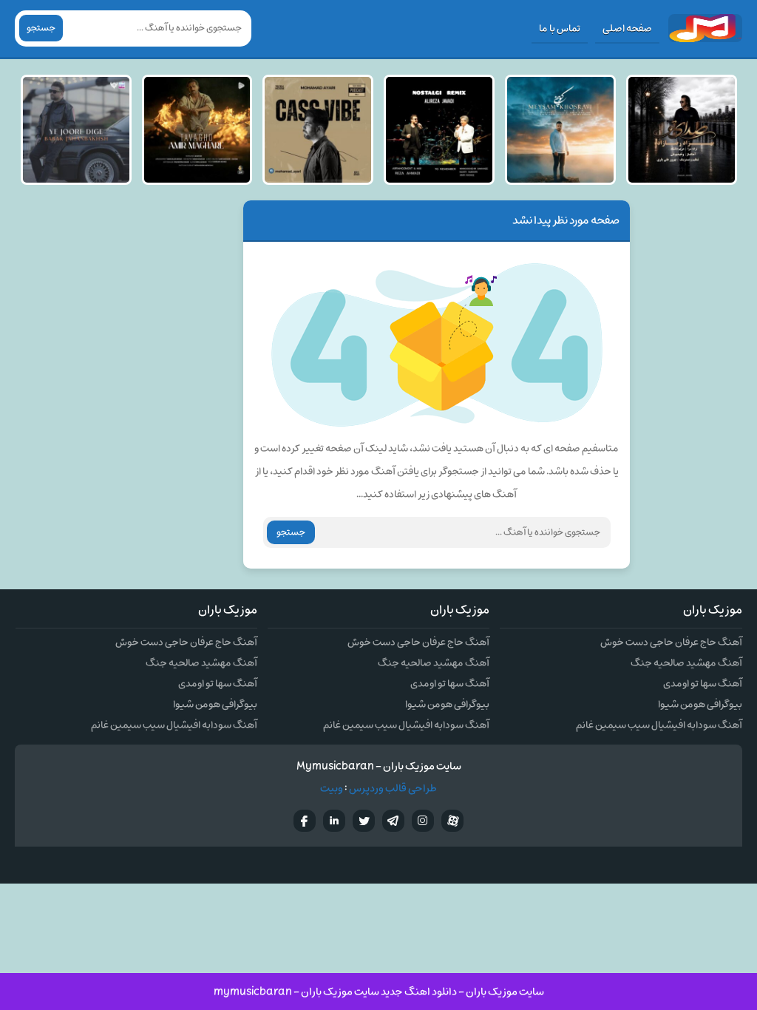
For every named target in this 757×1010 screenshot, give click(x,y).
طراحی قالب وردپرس (393, 788)
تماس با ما (559, 28)
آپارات (452, 821)
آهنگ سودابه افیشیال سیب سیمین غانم (659, 724)
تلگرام (393, 821)
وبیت (331, 788)
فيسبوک (304, 821)
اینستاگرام (423, 821)
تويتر (364, 821)
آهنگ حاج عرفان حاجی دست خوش (671, 642)
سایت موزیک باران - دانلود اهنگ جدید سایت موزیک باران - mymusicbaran (379, 992)
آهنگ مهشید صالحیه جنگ (686, 662)
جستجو (41, 28)
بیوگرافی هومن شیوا (700, 704)
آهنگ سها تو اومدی (702, 683)
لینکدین (334, 821)
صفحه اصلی (627, 28)
